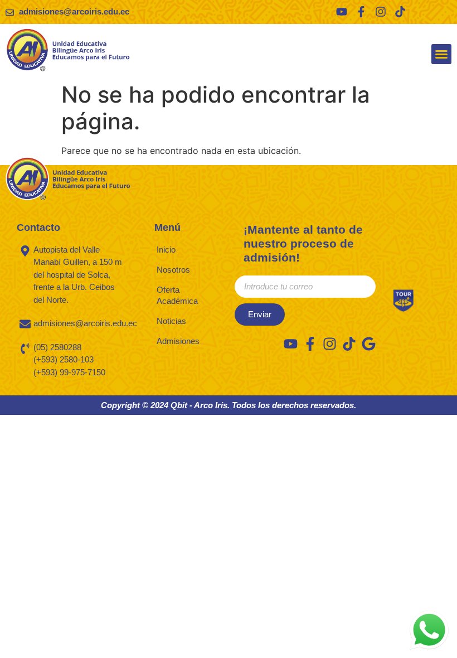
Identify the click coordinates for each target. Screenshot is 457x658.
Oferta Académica (177, 295)
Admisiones (178, 341)
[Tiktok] (400, 11)
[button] (441, 54)
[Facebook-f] (361, 11)
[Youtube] (341, 11)
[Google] (369, 344)
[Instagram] (380, 11)
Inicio (166, 249)
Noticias (171, 321)
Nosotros (173, 269)
